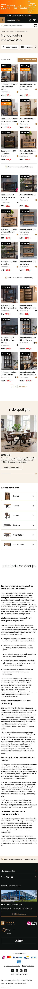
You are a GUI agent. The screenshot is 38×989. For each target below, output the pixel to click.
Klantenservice (8, 871)
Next (36, 47)
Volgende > (22, 386)
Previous (2, 47)
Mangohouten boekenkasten (17, 31)
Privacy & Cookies (28, 966)
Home (3, 31)
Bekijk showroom (19, 914)
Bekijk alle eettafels (12, 467)
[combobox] (16, 25)
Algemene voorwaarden (12, 966)
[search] (2, 25)
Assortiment (7, 877)
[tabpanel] (19, 442)
